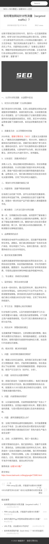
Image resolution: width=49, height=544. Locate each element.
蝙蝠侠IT (21, 541)
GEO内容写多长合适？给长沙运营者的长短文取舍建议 (22, 490)
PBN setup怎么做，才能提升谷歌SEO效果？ (25, 484)
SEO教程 (13, 9)
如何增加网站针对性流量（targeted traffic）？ (23, 504)
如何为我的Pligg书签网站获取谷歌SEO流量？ (22, 519)
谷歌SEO (22, 9)
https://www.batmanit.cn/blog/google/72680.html (21, 475)
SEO (5, 9)
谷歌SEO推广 (16, 466)
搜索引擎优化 (17, 136)
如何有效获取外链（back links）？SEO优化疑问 (23, 531)
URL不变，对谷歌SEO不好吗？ (17, 526)
